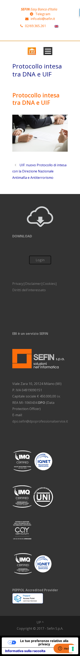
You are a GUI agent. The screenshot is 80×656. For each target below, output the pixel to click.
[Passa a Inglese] (56, 26)
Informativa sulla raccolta (25, 651)
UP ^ (40, 622)
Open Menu (47, 51)
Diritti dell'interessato (29, 290)
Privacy (17, 283)
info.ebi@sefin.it (43, 18)
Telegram (42, 14)
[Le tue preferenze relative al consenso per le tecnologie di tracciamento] (73, 649)
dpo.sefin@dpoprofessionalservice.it (40, 421)
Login (40, 260)
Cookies (49, 283)
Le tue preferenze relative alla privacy (44, 642)
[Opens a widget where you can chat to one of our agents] (64, 649)
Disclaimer (33, 283)
